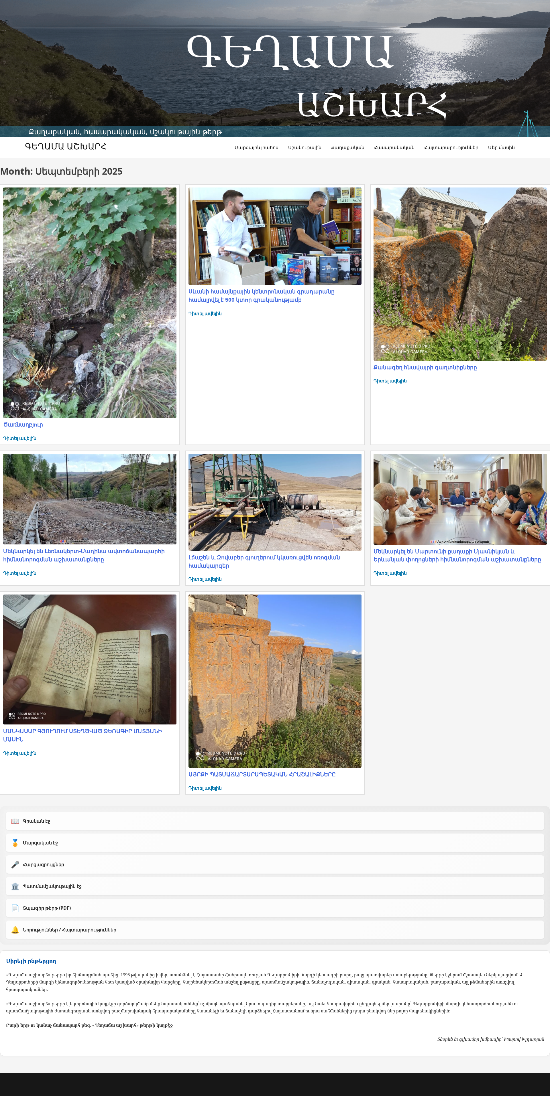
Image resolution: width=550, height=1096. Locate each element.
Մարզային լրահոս (256, 147)
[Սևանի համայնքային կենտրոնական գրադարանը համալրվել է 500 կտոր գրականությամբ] (275, 236)
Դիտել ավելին (19, 438)
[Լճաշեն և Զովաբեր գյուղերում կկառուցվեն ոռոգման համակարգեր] (275, 502)
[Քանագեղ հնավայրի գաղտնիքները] (460, 274)
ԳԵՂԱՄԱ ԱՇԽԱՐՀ (66, 146)
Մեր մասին (501, 147)
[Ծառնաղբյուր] (89, 302)
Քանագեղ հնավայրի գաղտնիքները (425, 367)
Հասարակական (394, 147)
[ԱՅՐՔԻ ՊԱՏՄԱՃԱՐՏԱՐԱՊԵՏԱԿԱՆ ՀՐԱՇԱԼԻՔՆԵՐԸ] (275, 681)
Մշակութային (304, 147)
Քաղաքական (347, 147)
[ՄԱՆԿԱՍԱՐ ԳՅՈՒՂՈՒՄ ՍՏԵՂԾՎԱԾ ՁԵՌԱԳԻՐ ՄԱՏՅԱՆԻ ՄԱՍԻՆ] (89, 659)
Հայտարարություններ (451, 147)
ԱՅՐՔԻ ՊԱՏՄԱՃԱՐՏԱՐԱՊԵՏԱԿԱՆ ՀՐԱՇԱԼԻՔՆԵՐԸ (262, 774)
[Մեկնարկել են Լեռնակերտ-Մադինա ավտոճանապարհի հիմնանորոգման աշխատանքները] (89, 499)
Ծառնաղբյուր (23, 425)
